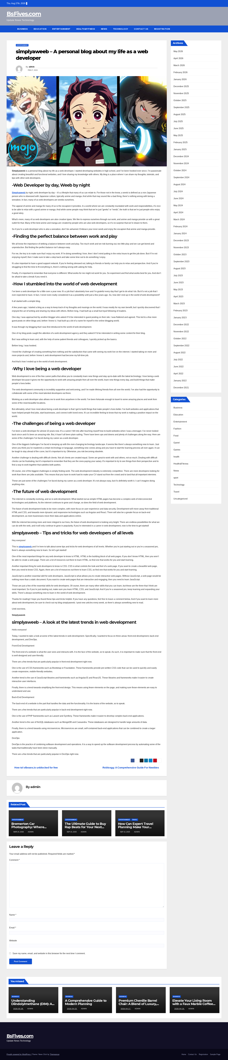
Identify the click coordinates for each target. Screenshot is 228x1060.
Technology (120, 29)
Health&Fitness (85, 29)
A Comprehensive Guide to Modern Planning (85, 1002)
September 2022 (181, 345)
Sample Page (215, 1054)
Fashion (177, 429)
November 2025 (181, 93)
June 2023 (179, 282)
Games (177, 450)
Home (184, 1054)
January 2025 (180, 149)
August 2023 (180, 268)
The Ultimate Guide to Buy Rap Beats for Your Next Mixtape (85, 827)
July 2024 (178, 191)
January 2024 (180, 233)
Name (12, 915)
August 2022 (180, 352)
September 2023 (181, 261)
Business (22, 29)
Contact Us (141, 29)
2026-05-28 (18, 1009)
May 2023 (178, 289)
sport (176, 478)
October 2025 (180, 100)
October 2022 (180, 338)
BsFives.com (24, 13)
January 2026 (180, 79)
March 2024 (179, 219)
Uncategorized (181, 499)
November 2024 (181, 163)
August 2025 (180, 114)
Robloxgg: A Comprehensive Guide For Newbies (131, 767)
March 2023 (179, 303)
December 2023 (181, 240)
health (176, 457)
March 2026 (179, 65)
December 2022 (181, 324)
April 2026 (178, 58)
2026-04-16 (179, 1009)
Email (12, 928)
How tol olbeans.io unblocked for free (36, 767)
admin (32, 67)
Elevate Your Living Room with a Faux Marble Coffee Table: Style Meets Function (193, 1004)
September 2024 (181, 177)
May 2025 (178, 135)
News (104, 29)
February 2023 (181, 310)
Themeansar (54, 1054)
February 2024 (181, 226)
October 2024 (180, 170)
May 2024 (178, 205)
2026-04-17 (126, 1009)
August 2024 (180, 184)
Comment (14, 860)
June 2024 (179, 198)
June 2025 (179, 128)
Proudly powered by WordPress (19, 1054)
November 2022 (181, 331)
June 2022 (179, 366)
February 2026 (181, 72)
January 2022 (180, 380)
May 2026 (178, 51)
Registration (162, 29)
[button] (219, 29)
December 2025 (181, 86)
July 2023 (178, 275)
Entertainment (61, 29)
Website (13, 940)
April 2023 (178, 296)
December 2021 (181, 387)
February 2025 (181, 142)
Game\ (177, 443)
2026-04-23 (72, 1009)
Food (176, 436)
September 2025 (181, 107)
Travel (134, 819)
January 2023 (180, 317)
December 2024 (181, 156)
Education (40, 29)
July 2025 (178, 121)
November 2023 (181, 247)
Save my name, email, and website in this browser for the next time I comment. (49, 953)
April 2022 (178, 373)
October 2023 (180, 254)
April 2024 (178, 212)
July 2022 (178, 359)
